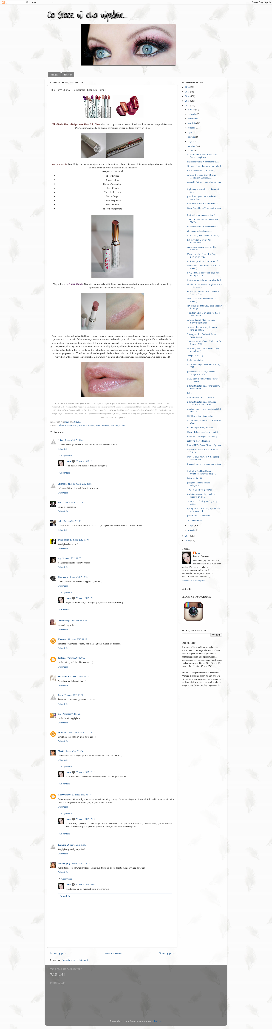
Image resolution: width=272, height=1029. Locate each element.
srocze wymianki (93, 425)
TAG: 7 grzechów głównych (199, 489)
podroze (68, 74)
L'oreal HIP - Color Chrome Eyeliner (204, 445)
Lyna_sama (63, 539)
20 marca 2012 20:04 (85, 884)
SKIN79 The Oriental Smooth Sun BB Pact (202, 220)
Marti (61, 751)
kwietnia (192, 145)
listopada (192, 113)
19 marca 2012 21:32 (71, 713)
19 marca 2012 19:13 (80, 620)
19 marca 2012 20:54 (79, 676)
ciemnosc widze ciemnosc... (199, 230)
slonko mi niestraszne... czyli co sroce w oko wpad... (204, 285)
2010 (187, 540)
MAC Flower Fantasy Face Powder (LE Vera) (202, 380)
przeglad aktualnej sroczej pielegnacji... (198, 484)
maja (190, 141)
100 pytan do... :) (195, 355)
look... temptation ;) (196, 359)
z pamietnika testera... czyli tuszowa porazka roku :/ (203, 387)
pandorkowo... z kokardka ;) (199, 515)
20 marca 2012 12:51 (85, 598)
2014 (187, 96)
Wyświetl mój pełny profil (193, 580)
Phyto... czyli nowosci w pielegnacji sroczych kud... (203, 458)
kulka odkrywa (65, 732)
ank (60, 521)
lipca (190, 132)
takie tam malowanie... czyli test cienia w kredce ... (201, 495)
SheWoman (63, 676)
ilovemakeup (64, 620)
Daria (60, 695)
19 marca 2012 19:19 (77, 639)
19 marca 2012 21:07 (73, 695)
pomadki (81, 425)
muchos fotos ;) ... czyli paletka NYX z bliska (204, 410)
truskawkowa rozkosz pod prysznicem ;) (204, 465)
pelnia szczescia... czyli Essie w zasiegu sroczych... (201, 373)
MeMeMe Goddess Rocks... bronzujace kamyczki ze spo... (201, 472)
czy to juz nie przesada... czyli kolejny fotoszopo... (204, 307)
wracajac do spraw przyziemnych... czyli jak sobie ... (203, 328)
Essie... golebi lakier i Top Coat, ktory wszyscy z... (202, 255)
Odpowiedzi (66, 455)
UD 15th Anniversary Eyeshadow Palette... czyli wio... (202, 156)
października (194, 118)
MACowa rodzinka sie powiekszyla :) (204, 279)
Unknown (62, 639)
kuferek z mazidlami (67, 425)
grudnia (191, 109)
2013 (187, 100)
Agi (59, 558)
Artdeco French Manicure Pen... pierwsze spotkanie (201, 321)
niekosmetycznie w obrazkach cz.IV (203, 161)
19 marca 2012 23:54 (74, 751)
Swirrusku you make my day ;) (201, 214)
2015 (187, 91)
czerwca (191, 136)
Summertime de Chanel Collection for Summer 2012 (204, 342)
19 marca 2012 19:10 (78, 576)
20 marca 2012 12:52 (85, 461)
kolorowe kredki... (195, 478)
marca (191, 150)
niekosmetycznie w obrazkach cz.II (202, 226)
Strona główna (113, 953)
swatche (105, 425)
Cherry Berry (64, 794)
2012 (187, 105)
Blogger (157, 1021)
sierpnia (192, 127)
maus (68, 461)
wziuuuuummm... (195, 519)
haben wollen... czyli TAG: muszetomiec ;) (199, 241)
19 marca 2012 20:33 (75, 657)
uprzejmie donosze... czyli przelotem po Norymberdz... (203, 510)
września (192, 123)
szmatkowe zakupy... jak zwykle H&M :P (201, 248)
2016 (187, 87)
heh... (189, 392)
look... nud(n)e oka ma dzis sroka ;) (203, 235)
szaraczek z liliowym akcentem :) (202, 436)
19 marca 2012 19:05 (71, 558)
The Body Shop (118, 425)
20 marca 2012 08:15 (81, 794)
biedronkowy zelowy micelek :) (201, 170)
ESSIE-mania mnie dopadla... (200, 415)
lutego (191, 525)
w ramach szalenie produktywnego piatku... (202, 502)
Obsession (63, 577)
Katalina (62, 844)
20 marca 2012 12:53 (85, 818)
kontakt (54, 74)
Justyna (61, 657)
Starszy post (167, 953)
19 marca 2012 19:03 (79, 539)
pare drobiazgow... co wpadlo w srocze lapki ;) (201, 197)
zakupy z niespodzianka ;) (198, 440)
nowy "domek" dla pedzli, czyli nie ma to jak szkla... (203, 274)
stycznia (192, 529)
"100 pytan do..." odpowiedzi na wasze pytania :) (201, 335)
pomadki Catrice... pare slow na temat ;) (204, 183)
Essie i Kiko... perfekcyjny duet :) (202, 431)
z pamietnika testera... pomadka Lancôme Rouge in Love (201, 403)
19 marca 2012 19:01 (71, 520)
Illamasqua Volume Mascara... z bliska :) (201, 300)
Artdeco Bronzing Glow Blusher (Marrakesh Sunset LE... (201, 176)
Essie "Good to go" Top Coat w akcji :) (204, 209)
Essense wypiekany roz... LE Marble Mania (204, 421)
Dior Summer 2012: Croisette (200, 397)
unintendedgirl (65, 483)
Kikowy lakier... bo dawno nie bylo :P (204, 166)
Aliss (60, 440)
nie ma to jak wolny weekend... (201, 427)
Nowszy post (58, 953)
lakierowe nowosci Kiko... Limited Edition (202, 451)
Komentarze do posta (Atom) (75, 959)
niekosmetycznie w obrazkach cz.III (203, 203)
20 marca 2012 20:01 (80, 863)
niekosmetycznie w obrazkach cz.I (202, 261)
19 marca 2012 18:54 (73, 439)
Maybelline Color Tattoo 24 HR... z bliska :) (203, 267)
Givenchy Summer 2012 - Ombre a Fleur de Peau (203, 293)
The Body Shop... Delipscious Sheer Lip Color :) (203, 314)
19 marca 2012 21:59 (82, 732)
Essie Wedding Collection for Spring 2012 (204, 365)
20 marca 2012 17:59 (76, 844)
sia (59, 713)
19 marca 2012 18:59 (82, 483)
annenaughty (64, 863)
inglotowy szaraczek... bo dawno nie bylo (203, 190)
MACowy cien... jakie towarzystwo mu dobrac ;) (203, 350)
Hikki (60, 502)
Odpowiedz (63, 448)
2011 (187, 535)
